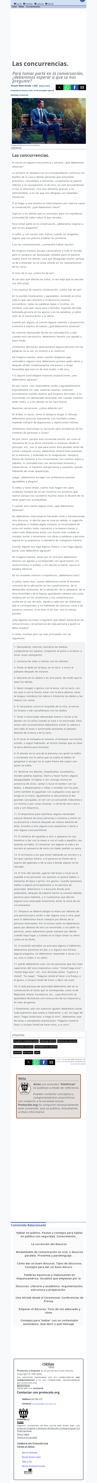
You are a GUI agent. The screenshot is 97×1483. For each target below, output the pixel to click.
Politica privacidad (27, 1437)
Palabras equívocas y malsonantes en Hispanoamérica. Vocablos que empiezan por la (48, 1276)
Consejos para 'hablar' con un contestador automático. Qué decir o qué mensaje (50, 1322)
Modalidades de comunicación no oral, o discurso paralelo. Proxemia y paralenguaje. (49, 1253)
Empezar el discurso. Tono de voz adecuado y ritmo (49, 1310)
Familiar (29, 3)
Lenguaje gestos (48, 1041)
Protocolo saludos (67, 1041)
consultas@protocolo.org (44, 1403)
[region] (48, 34)
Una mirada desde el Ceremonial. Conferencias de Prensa (49, 1299)
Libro (37, 1052)
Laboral (40, 3)
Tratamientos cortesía (46, 1047)
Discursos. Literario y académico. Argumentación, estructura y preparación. (49, 1287)
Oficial (50, 3)
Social (19, 3)
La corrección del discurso (49, 1244)
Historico (28, 1052)
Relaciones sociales (23, 1047)
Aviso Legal (23, 1434)
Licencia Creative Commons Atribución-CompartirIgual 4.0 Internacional (48, 1430)
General (17, 1052)
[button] (59, 87)
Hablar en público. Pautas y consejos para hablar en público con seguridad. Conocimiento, (49, 1234)
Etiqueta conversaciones (26, 1041)
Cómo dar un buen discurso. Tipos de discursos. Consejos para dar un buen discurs (49, 1265)
